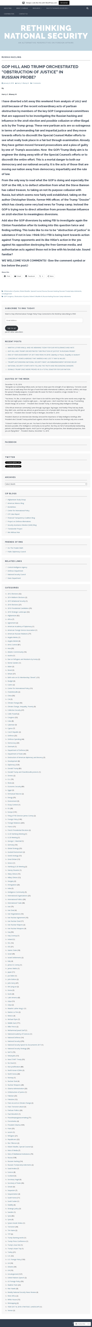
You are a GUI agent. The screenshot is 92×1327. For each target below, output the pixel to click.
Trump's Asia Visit (14, 1245)
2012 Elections (13, 594)
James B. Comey (14, 965)
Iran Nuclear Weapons (16, 928)
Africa (10, 619)
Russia (44, 291)
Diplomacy (11, 765)
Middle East (12, 1023)
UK (9, 1263)
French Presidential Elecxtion (18, 830)
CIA (9, 699)
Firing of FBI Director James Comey (20, 816)
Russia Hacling (48, 296)
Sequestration (13, 1194)
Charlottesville (13, 692)
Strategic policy (13, 1208)
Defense (11, 736)
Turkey (10, 1252)
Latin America (13, 997)
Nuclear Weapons (14, 1085)
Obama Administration (16, 1088)
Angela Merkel (13, 641)
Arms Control (12, 645)
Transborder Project (15, 529)
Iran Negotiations (14, 914)
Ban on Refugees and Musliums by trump (23, 659)
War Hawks (12, 1288)
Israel (10, 954)
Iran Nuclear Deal (14, 921)
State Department (14, 578)
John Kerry (11, 983)
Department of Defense (16, 750)
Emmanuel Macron (14, 794)
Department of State (15, 754)
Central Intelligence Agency (17, 567)
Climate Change (13, 703)
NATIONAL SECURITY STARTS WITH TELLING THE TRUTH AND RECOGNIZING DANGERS (40, 366)
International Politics (15, 899)
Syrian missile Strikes (15, 1223)
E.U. (9, 779)
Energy (10, 797)
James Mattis (12, 968)
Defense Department (15, 571)
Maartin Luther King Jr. (16, 1008)
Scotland (11, 1176)
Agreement (12, 623)
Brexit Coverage (22, 8)
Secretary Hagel (13, 1179)
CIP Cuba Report (14, 514)
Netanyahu (12, 1056)
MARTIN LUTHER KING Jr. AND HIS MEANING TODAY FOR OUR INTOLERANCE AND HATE (41, 347)
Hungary (11, 881)
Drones (10, 776)
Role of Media (13, 1150)
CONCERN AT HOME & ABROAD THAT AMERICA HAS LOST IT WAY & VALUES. (37, 358)
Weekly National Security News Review (22, 1292)
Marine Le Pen (13, 1012)
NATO (10, 1052)
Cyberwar (11, 725)
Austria (10, 655)
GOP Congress (9, 296)
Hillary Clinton (13, 877)
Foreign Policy (13, 819)
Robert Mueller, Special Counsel (31, 291)
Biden (10, 666)
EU (9, 808)
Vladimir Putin (13, 1285)
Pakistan (11, 1096)
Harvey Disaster (13, 870)
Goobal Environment (15, 852)
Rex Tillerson (12, 1143)
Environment (12, 801)
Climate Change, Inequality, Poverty (20, 706)
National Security (14, 1041)
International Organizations (17, 896)
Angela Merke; (13, 637)
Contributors (9, 14)
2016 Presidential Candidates (18, 608)
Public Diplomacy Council (17, 552)
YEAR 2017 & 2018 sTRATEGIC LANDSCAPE (24, 1307)
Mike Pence (12, 1027)
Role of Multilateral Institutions (19, 1154)
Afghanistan (12, 615)
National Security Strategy (17, 1048)
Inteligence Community (16, 892)
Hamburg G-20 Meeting (16, 866)
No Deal (11, 1063)
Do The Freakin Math (15, 548)
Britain (10, 674)
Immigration (12, 885)
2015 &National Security (16, 601)
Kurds (10, 994)
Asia (9, 648)
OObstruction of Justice (11, 291)
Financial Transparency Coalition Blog (21, 518)
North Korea (12, 1074)
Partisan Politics (13, 1110)
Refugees (11, 1136)
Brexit (10, 670)
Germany (11, 845)
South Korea (12, 1198)
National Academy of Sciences (19, 1034)
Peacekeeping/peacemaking (18, 1118)
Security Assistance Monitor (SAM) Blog (22, 525)
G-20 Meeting (13, 837)
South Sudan (12, 1201)
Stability (10, 1205)
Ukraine (10, 1267)
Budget (10, 681)
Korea (10, 990)
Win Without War (14, 532)
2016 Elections (13, 605)
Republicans (12, 1139)
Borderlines (12, 507)
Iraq (9, 932)
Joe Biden (11, 976)
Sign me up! (11, 328)
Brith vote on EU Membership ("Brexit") (22, 677)
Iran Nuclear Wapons (15, 925)
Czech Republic (13, 732)
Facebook (11, 442)
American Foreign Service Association (21, 630)
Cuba (9, 721)
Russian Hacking (53, 291)
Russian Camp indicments (62, 296)
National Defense (14, 1037)
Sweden (10, 1212)
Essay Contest (13, 805)
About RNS (7, 8)
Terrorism (11, 1227)
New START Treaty (15, 1059)
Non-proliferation (14, 1067)
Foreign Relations (14, 823)
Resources (36, 8)
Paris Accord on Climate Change (19, 1103)
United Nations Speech (16, 1278)
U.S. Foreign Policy (14, 1259)
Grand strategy (13, 856)
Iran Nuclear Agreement (16, 917)
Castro (10, 685)
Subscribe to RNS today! (20, 308)
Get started (64, 3)
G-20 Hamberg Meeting (16, 834)
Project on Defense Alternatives (19, 521)
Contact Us (23, 14)
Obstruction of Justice (21, 296)
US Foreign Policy (14, 1281)
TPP (9, 1234)
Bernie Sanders (13, 663)
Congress (11, 717)
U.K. (9, 1256)
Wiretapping (12, 1303)
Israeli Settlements (14, 957)
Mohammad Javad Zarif (16, 1030)
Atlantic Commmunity (15, 652)
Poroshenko (12, 1121)
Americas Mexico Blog (16, 503)
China (10, 696)
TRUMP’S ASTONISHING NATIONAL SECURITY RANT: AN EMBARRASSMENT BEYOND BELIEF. (42, 362)
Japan (10, 972)
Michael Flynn (13, 1019)
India (9, 888)
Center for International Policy (18, 510)
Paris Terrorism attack (16, 1107)
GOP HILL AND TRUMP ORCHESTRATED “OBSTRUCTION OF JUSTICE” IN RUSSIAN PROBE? (40, 72)
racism (10, 1132)
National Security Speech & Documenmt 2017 (24, 1045)
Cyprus (10, 728)
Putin (9, 1128)
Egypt (10, 790)
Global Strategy (13, 848)
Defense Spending (14, 739)
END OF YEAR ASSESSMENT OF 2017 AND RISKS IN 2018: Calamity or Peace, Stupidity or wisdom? (44, 355)
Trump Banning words (16, 1238)
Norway (10, 1078)
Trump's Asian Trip (14, 1248)
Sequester (11, 1190)
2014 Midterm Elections (16, 597)
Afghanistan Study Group (17, 500)
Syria (9, 1216)
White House (12, 1299)
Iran (9, 906)
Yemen (10, 1310)
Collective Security (14, 710)
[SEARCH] (87, 8)
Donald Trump (13, 768)
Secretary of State (14, 1183)
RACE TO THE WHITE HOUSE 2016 (56, 8)
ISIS (9, 947)
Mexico (10, 1016)
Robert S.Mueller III (36, 296)
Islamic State (12, 950)
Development (13, 761)
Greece (10, 863)
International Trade (15, 903)
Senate (10, 1187)
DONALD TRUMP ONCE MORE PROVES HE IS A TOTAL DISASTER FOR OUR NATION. (39, 369)
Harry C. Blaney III (23, 83)
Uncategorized (7, 294)
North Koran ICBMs (15, 1070)
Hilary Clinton (12, 874)
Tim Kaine (11, 1230)
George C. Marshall (14, 841)
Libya (9, 1001)
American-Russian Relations (18, 634)
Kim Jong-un (12, 987)
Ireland (10, 939)
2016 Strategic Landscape (17, 612)
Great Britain (12, 859)
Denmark (11, 746)
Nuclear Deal (12, 1081)
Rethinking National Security (46, 31)
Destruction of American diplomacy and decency (25, 757)
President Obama (14, 1125)
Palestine (11, 1099)
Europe (10, 812)
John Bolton (12, 979)
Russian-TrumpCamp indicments (70, 291)
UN (9, 1270)
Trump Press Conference (17, 1241)
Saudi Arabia (12, 1168)
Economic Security (14, 786)
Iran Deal (11, 910)
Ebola (10, 783)
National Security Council (17, 574)
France (10, 827)
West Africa (12, 1296)
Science (10, 1172)
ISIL (9, 943)
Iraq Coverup (12, 936)
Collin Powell (12, 714)
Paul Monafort (13, 1114)
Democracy (12, 743)
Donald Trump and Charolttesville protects (23, 772)
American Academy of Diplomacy (20, 626)
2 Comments (36, 83)
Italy (9, 961)
